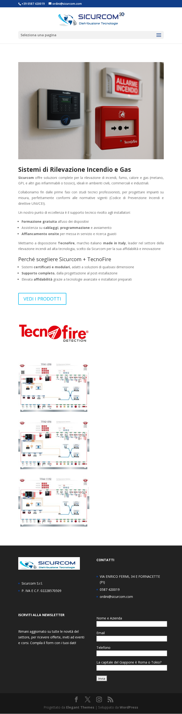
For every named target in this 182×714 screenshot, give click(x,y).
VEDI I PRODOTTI (42, 299)
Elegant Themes (80, 707)
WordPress (129, 707)
